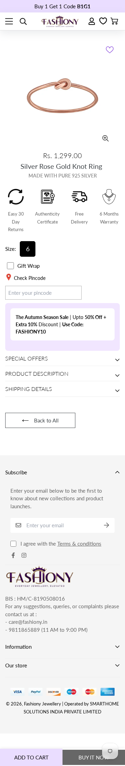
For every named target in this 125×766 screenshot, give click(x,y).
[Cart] (114, 21)
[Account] (92, 21)
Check (68, 292)
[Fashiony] (60, 21)
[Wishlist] (103, 21)
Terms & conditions (79, 543)
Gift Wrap (28, 266)
